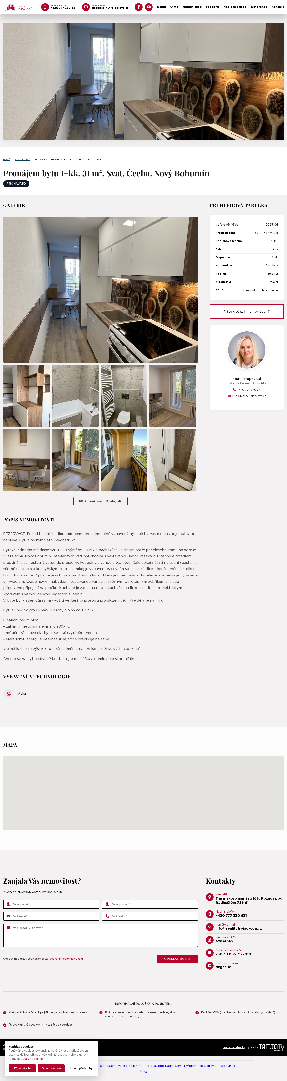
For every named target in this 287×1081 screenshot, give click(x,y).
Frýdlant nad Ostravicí (200, 1065)
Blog (143, 1071)
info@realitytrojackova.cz (249, 396)
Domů (161, 6)
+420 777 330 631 (248, 390)
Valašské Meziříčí (130, 1065)
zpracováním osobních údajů (64, 959)
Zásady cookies (33, 1059)
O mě (174, 6)
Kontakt (278, 6)
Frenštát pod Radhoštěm (163, 1065)
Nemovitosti (192, 6)
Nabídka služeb (235, 6)
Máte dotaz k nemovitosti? (247, 311)
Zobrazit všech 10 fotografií (103, 501)
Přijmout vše (22, 1068)
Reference (259, 6)
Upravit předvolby (81, 1068)
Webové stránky (234, 1047)
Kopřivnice (227, 1065)
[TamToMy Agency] (271, 1047)
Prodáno (212, 6)
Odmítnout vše (51, 1068)
